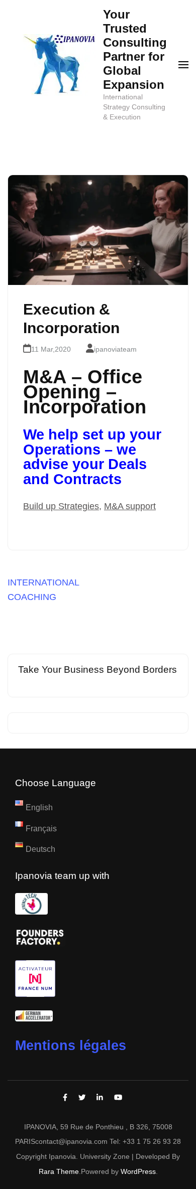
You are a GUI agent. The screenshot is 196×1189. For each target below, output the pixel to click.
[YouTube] (118, 1098)
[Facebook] (65, 1098)
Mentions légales (70, 1045)
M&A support (130, 506)
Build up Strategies (61, 506)
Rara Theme (59, 1171)
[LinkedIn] (99, 1098)
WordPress (138, 1171)
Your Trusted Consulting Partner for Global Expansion (135, 49)
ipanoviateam (115, 349)
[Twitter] (81, 1098)
